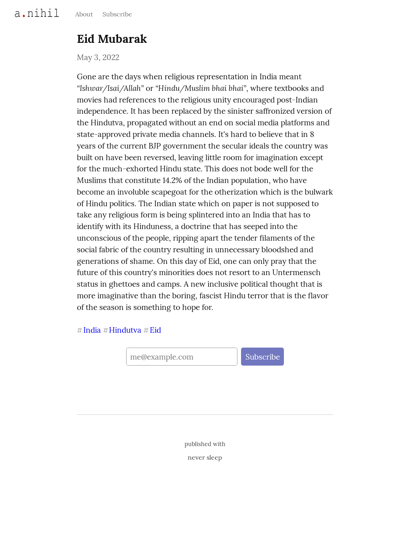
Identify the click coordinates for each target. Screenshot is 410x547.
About (84, 14)
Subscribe (117, 14)
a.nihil (28, 13)
